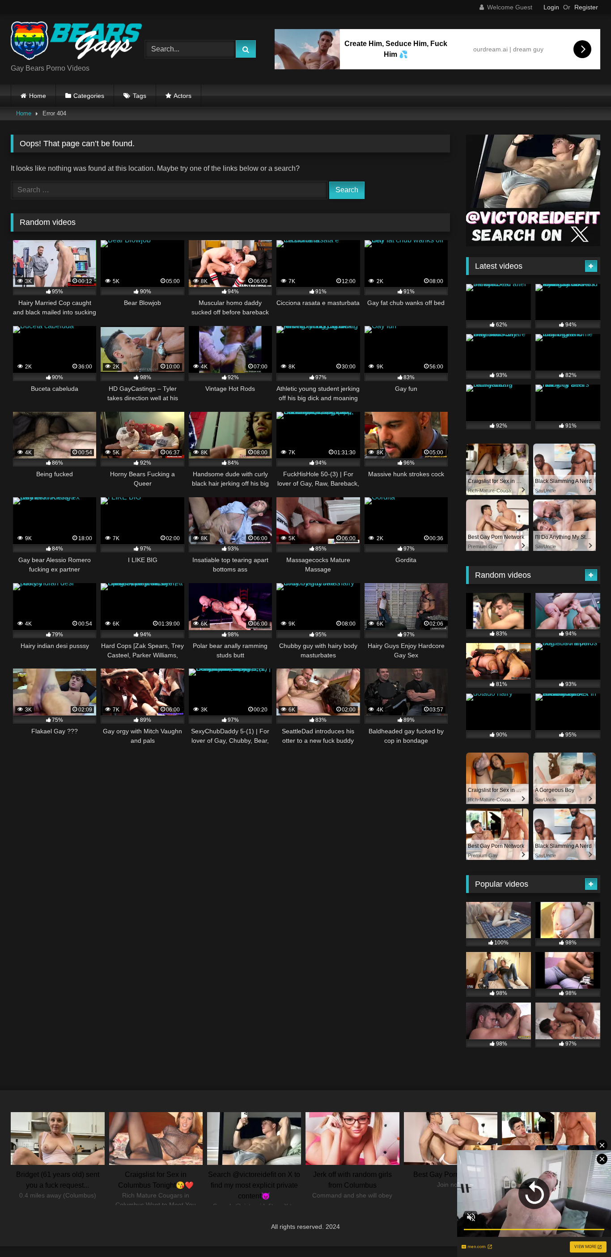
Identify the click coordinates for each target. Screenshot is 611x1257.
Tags (139, 95)
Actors (182, 95)
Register (586, 7)
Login (551, 7)
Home (37, 95)
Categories (88, 95)
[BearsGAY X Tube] (78, 42)
